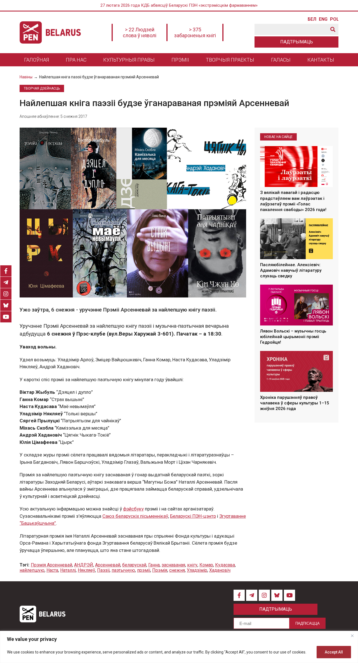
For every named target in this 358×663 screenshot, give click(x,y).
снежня (177, 570)
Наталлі (68, 570)
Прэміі (180, 60)
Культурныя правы (129, 60)
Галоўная (36, 60)
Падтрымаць (296, 41)
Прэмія (159, 570)
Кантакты (320, 60)
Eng (323, 19)
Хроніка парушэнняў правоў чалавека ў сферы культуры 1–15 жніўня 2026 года (294, 403)
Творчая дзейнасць (42, 88)
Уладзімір (197, 570)
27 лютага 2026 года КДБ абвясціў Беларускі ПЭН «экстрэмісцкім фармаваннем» (179, 5)
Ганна (154, 565)
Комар (206, 565)
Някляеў (86, 570)
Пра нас (76, 60)
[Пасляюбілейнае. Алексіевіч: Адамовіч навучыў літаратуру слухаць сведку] (296, 238)
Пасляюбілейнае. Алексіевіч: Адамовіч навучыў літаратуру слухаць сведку (290, 270)
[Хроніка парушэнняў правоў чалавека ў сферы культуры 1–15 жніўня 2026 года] (296, 371)
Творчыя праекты (230, 60)
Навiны (26, 77)
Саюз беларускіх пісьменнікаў (135, 516)
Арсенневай (107, 565)
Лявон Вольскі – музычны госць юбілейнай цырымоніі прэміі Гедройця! (293, 337)
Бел (312, 19)
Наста (52, 570)
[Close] (352, 635)
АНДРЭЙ (83, 565)
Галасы (281, 60)
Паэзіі (103, 570)
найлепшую (32, 570)
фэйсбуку (133, 509)
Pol (334, 19)
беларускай (134, 565)
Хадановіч (219, 570)
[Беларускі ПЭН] (50, 32)
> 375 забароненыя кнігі (195, 32)
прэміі (143, 570)
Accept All (334, 652)
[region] (179, 647)
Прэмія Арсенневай (51, 565)
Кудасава (225, 565)
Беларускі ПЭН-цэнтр (193, 516)
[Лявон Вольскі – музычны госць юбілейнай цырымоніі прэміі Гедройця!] (296, 305)
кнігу (192, 565)
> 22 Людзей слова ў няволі (139, 32)
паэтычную (123, 570)
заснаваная (173, 565)
